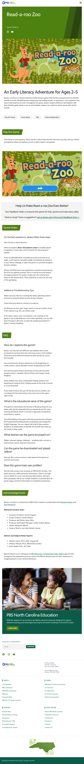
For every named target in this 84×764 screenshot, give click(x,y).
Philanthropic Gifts (8, 721)
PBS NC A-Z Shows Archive (11, 700)
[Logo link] (8, 664)
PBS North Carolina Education (32, 615)
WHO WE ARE (51, 708)
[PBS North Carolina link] (8, 2)
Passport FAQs (7, 697)
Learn (48, 680)
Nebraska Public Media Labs (56, 554)
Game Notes (25, 117)
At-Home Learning (51, 694)
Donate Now (6, 712)
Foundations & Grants (9, 727)
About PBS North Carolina (54, 712)
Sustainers (5, 718)
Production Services (51, 715)
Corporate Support (8, 724)
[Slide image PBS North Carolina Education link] (42, 589)
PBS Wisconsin (36, 554)
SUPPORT (7, 708)
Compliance (49, 718)
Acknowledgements (52, 117)
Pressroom (48, 721)
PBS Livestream (7, 688)
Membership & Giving (10, 715)
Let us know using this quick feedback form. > (58, 217)
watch (6, 680)
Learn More (12, 628)
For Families (49, 688)
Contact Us (48, 727)
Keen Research (9, 505)
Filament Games (66, 502)
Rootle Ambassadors (52, 697)
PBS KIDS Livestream (9, 691)
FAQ (37, 117)
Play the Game (10, 117)
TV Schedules (6, 684)
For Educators (49, 691)
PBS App (5, 694)
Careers (47, 724)
